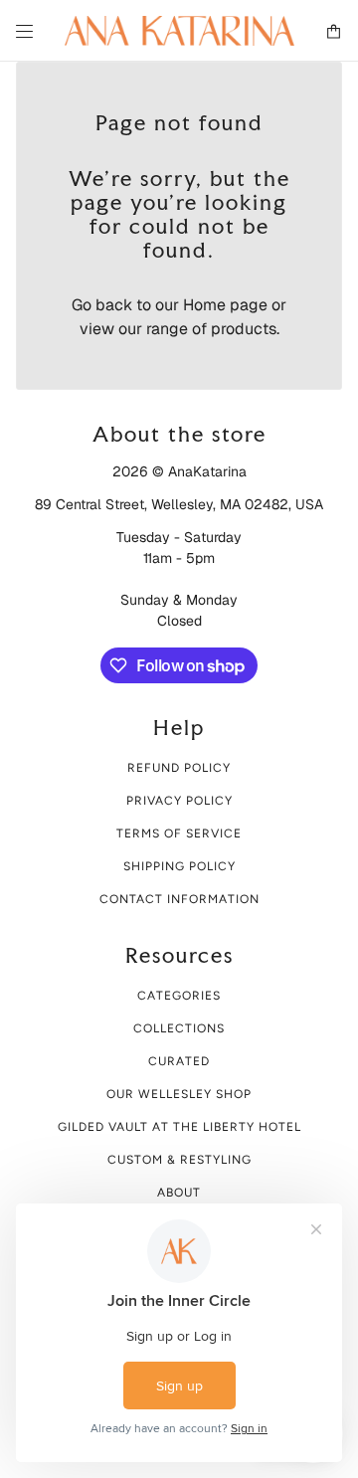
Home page (225, 304)
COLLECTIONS (179, 1028)
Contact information (179, 899)
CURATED (179, 1061)
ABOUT (179, 1193)
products (243, 328)
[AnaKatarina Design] (179, 31)
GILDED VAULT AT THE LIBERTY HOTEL (179, 1127)
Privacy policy (179, 801)
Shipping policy (179, 866)
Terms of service (179, 833)
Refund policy (179, 768)
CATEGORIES (179, 996)
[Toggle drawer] (24, 31)
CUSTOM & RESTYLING (179, 1160)
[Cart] (333, 31)
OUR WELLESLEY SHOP (179, 1094)
